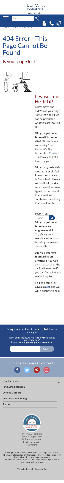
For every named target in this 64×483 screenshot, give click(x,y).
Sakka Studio (40, 469)
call (48, 286)
